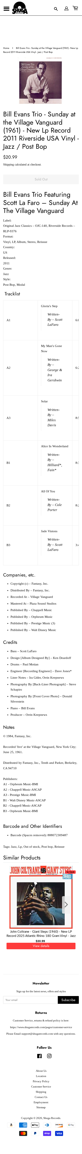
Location (41, 1076)
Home (6, 48)
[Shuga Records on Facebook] (39, 1057)
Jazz (14, 846)
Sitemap (41, 1107)
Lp (20, 846)
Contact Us (41, 1097)
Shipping (8, 164)
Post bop (47, 846)
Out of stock (32, 846)
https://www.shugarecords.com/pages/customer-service (41, 1027)
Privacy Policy (41, 1081)
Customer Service (41, 1086)
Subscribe (68, 1000)
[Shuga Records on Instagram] (49, 1057)
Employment (41, 1102)
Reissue (59, 846)
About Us (41, 1070)
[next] (69, 905)
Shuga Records (51, 1118)
